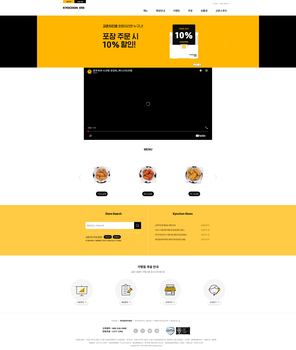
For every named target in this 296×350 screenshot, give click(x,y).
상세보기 (117, 237)
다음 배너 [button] (66, 41)
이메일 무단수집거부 (161, 321)
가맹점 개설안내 (224, 3)
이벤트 (176, 10)
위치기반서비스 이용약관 (142, 321)
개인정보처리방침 (126, 321)
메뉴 (145, 10)
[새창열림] (135, 331)
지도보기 (108, 237)
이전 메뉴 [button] (214, 177)
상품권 (204, 10)
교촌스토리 (221, 10)
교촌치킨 (68, 2)
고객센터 (215, 3)
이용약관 (114, 321)
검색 (137, 225)
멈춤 (199, 65)
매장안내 (160, 10)
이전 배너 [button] (223, 41)
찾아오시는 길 (175, 321)
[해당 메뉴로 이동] (102, 174)
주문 (190, 10)
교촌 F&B (80, 2)
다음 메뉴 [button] (81, 177)
